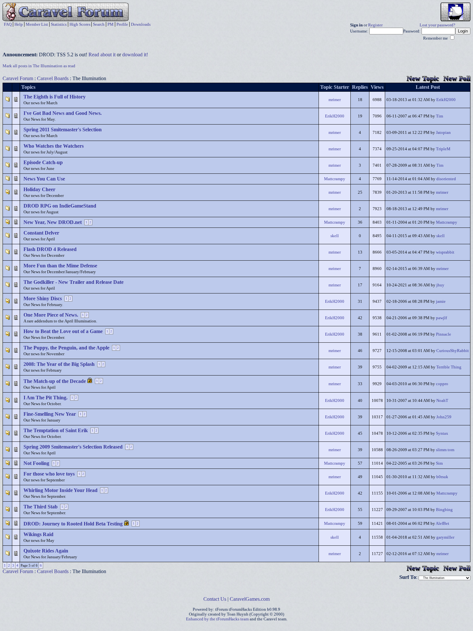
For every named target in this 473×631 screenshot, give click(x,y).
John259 (443, 417)
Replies (360, 87)
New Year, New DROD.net (52, 222)
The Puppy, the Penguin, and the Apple (66, 347)
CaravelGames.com (250, 599)
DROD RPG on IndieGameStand (59, 206)
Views (377, 87)
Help (18, 24)
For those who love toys (49, 474)
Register (375, 25)
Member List (37, 24)
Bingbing (444, 509)
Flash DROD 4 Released (50, 249)
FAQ (8, 24)
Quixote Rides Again (45, 550)
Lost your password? (437, 25)
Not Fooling (36, 463)
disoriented (446, 179)
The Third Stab (40, 506)
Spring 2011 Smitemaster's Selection (62, 129)
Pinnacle (443, 334)
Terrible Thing (448, 367)
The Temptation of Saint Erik (55, 430)
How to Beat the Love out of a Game (63, 331)
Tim (439, 116)
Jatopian (443, 132)
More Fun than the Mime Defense (60, 265)
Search (99, 24)
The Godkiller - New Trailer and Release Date (73, 282)
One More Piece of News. (50, 315)
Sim (439, 463)
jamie (441, 301)
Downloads (141, 24)
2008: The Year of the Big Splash (59, 364)
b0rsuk (442, 477)
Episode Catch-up (43, 162)
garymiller (445, 537)
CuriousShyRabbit (452, 350)
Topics (28, 87)
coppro (442, 384)
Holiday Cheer (39, 189)
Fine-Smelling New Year (49, 414)
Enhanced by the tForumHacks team (217, 619)
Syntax (442, 433)
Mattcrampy (334, 179)
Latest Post (428, 87)
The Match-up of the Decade (54, 381)
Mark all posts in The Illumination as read (39, 66)
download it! (135, 54)
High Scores (80, 24)
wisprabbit (445, 252)
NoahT (442, 400)
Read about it (102, 54)
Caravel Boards (53, 78)
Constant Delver (41, 233)
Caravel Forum (18, 78)
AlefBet (442, 523)
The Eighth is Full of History (54, 96)
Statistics (59, 24)
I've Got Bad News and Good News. (62, 113)
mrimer (335, 99)
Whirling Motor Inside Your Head (60, 490)
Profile (122, 24)
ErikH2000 (446, 99)
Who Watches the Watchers (53, 146)
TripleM (443, 149)
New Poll (456, 78)
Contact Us (214, 599)
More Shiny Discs (42, 298)
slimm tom (445, 450)
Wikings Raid (38, 534)
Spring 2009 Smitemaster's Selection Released (73, 447)
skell (334, 236)
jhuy (440, 285)
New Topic (423, 78)
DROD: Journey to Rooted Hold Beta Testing (73, 523)
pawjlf (441, 318)
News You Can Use (44, 178)
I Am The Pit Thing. (45, 397)
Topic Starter (334, 87)
